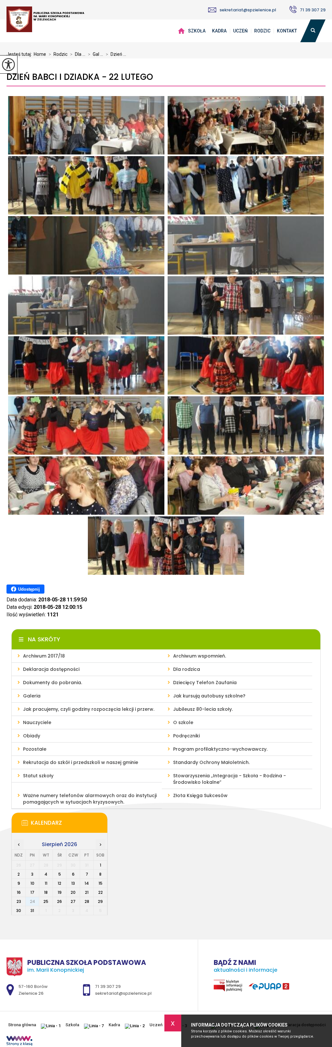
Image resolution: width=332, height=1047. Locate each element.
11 (46, 883)
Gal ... (95, 54)
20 (73, 892)
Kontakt (287, 30)
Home (40, 54)
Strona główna (181, 30)
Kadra (219, 30)
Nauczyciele (37, 722)
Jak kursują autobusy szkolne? (209, 696)
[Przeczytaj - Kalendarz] (69, 825)
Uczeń (240, 30)
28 (87, 901)
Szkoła (197, 30)
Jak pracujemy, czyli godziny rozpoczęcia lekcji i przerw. (88, 709)
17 (32, 892)
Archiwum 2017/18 (44, 656)
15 (100, 883)
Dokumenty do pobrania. (52, 682)
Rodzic (262, 30)
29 (100, 901)
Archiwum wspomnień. (199, 656)
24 (32, 901)
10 (32, 883)
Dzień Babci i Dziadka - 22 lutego (79, 77)
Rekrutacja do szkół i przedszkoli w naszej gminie (80, 762)
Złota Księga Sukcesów (200, 795)
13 (73, 883)
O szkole (183, 722)
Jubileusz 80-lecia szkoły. (203, 709)
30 (18, 910)
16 (19, 892)
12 (59, 883)
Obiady (31, 736)
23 (19, 901)
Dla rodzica (186, 669)
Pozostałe (34, 749)
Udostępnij (29, 589)
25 (45, 901)
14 (87, 883)
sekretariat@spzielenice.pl (247, 10)
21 (87, 892)
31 (32, 910)
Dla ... (77, 54)
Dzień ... (116, 54)
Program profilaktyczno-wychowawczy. (220, 749)
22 (100, 892)
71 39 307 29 (313, 10)
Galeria (32, 696)
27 (73, 901)
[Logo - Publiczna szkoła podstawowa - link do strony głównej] (45, 19)
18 (46, 892)
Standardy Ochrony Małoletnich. (211, 762)
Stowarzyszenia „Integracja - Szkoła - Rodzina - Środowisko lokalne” (229, 778)
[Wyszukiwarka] (313, 30)
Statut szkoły (38, 775)
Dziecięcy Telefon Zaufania (205, 682)
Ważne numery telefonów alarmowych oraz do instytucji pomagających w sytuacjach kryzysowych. (90, 798)
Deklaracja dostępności (51, 669)
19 (60, 892)
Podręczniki (186, 736)
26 (59, 901)
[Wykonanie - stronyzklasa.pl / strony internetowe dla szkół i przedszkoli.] (19, 1041)
